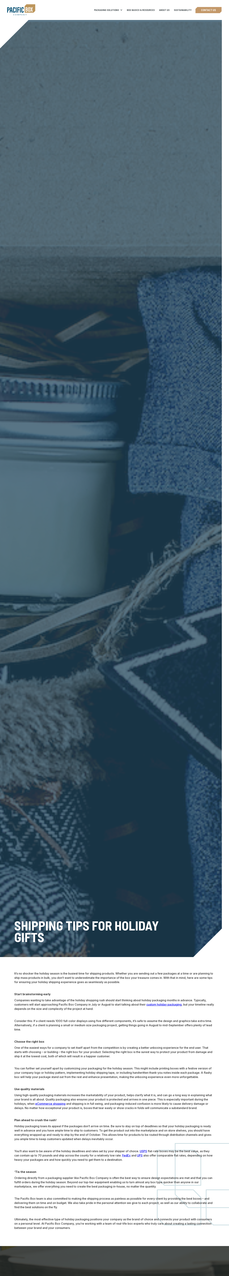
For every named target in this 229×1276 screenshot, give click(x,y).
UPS (140, 1155)
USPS (143, 1151)
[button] (108, 10)
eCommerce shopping (50, 1103)
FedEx (126, 1155)
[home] (21, 10)
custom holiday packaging (164, 1004)
